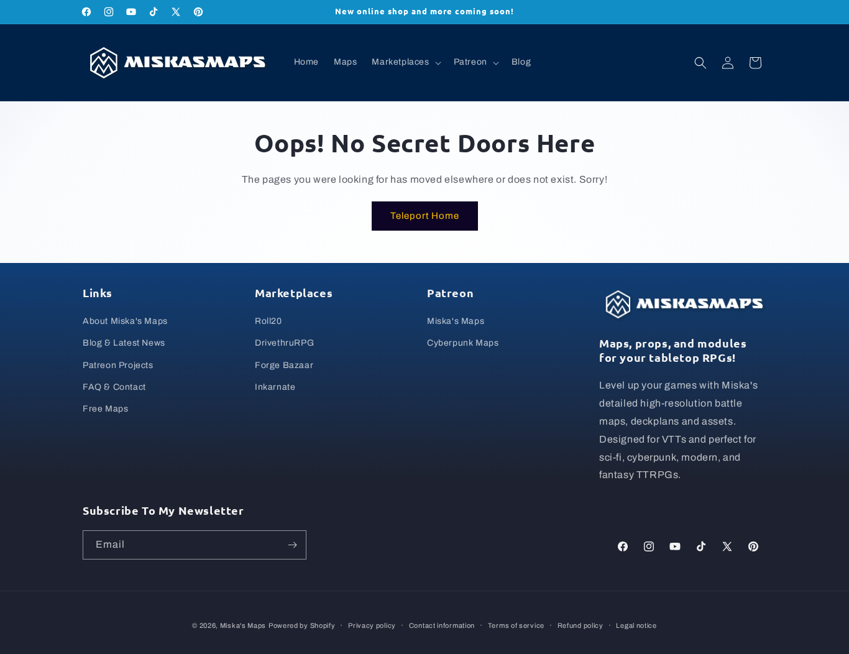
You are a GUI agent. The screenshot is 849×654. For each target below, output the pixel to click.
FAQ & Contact (114, 387)
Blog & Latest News (124, 343)
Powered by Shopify (302, 625)
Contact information (442, 625)
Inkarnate (275, 387)
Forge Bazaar (284, 365)
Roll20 (268, 321)
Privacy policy (372, 625)
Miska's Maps (455, 321)
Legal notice (636, 625)
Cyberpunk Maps (462, 343)
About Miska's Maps (125, 321)
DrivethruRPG (284, 343)
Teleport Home (424, 216)
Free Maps (105, 408)
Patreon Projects (118, 365)
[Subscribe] (292, 545)
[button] (405, 62)
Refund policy (580, 625)
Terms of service (516, 625)
